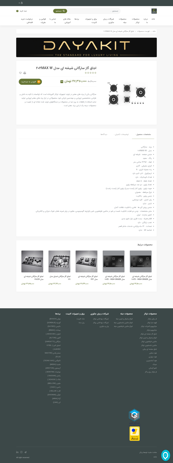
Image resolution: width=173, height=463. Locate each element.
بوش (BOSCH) (55, 319)
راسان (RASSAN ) (54, 375)
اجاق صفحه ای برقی (150, 349)
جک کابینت (80, 319)
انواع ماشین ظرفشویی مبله (123, 326)
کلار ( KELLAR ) (55, 391)
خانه (153, 19)
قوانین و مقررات (42, 21)
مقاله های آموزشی (67, 21)
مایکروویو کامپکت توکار (149, 326)
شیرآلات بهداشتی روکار (101, 322)
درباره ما (146, 21)
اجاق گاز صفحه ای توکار (149, 334)
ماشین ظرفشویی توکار (149, 341)
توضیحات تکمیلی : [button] (121, 134)
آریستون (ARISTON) (53, 368)
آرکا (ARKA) (56, 398)
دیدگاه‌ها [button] (104, 134)
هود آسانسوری (151, 360)
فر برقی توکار (152, 319)
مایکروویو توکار (152, 330)
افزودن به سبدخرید (28, 81)
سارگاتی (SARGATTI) (53, 341)
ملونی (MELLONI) (54, 383)
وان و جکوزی (104, 326)
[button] (20, 3)
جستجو (59, 11)
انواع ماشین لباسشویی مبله (123, 322)
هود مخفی (153, 353)
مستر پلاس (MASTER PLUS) (53, 355)
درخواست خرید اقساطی (27, 21)
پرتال (141, 452)
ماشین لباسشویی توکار (149, 345)
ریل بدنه (82, 322)
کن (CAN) (57, 402)
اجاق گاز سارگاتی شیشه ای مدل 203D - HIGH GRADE (154, 278)
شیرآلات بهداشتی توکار (101, 319)
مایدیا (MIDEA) (55, 364)
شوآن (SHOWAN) (54, 394)
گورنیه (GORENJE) (54, 322)
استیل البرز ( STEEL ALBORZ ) (54, 347)
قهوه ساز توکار (152, 322)
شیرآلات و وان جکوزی (108, 21)
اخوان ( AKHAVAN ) (53, 334)
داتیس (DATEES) (54, 326)
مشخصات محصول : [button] (143, 134)
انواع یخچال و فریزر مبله (124, 319)
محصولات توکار (135, 21)
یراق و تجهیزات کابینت (91, 21)
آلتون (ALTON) (55, 337)
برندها (76, 19)
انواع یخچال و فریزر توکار (148, 337)
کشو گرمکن (153, 368)
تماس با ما (53, 21)
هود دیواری (153, 356)
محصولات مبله (122, 21)
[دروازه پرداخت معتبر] (135, 433)
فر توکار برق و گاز (151, 372)
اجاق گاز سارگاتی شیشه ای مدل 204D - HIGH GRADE (127, 278)
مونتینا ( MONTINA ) (53, 372)
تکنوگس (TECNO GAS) (52, 360)
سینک (155, 364)
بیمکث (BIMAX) (55, 330)
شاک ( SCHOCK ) (54, 379)
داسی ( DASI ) (55, 387)
